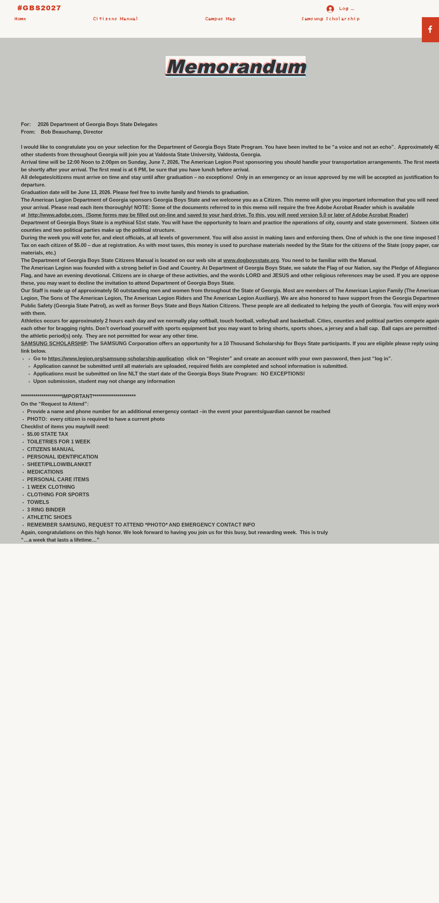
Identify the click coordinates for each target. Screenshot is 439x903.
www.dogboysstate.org (251, 260)
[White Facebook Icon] (430, 29)
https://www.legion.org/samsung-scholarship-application (116, 358)
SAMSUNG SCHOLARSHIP (54, 343)
